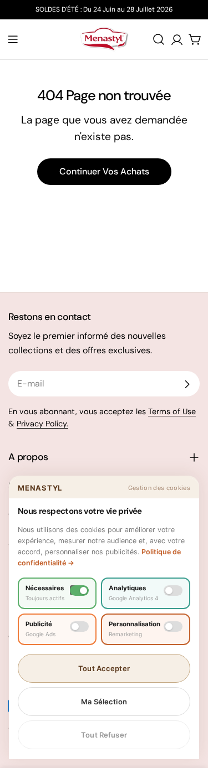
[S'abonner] (187, 384)
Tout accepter (104, 668)
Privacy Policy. (42, 424)
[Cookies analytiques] (173, 590)
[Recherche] (159, 39)
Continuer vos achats (104, 171)
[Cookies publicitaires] (79, 626)
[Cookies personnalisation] (173, 626)
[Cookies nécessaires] (79, 590)
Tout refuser (104, 734)
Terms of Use (172, 411)
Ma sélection (104, 701)
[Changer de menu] (13, 39)
